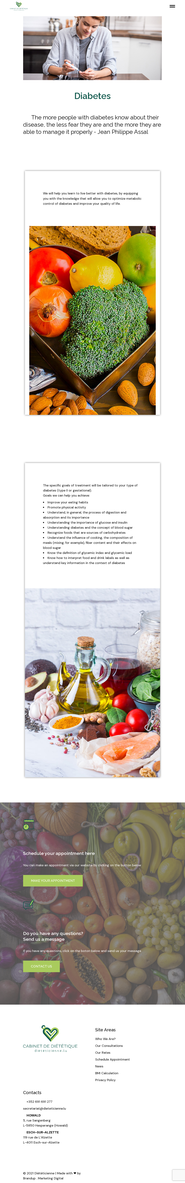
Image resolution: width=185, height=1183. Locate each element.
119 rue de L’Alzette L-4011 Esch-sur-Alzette (41, 1137)
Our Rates (102, 1052)
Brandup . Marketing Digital (43, 1178)
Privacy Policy (105, 1080)
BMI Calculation (106, 1073)
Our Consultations (109, 1046)
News (99, 1066)
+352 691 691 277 (39, 1101)
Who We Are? (105, 1039)
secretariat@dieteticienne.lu (44, 1108)
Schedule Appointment (112, 1059)
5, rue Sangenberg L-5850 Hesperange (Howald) (45, 1120)
